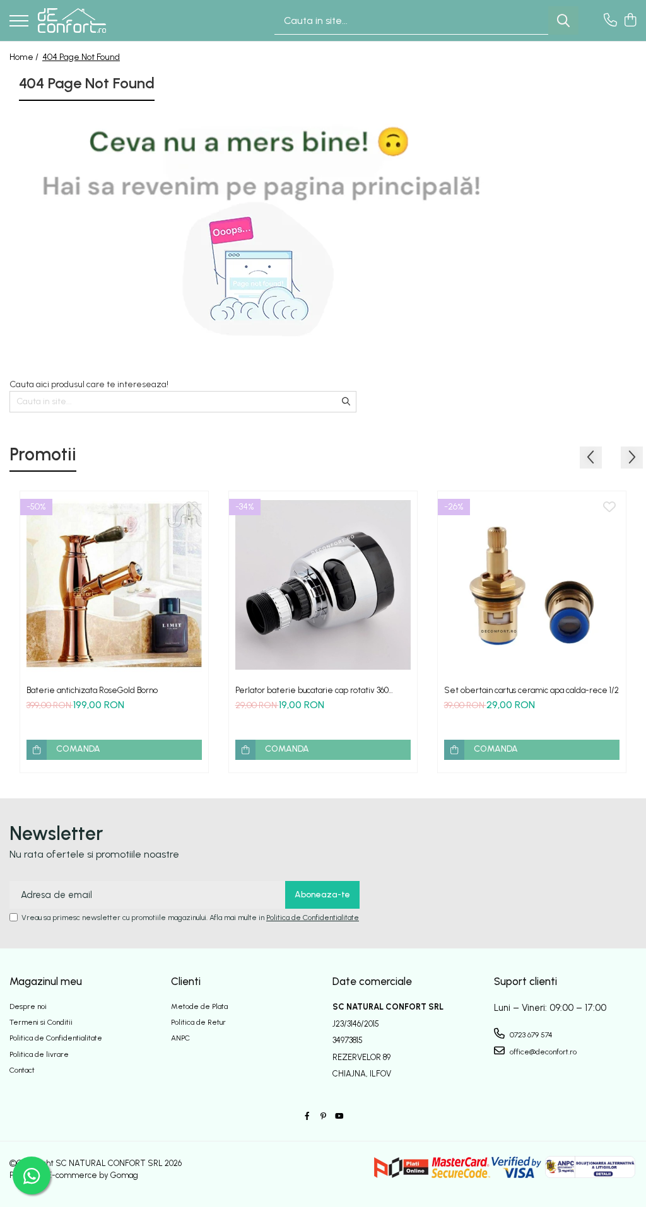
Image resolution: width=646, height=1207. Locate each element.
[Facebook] (307, 1116)
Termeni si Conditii (41, 1022)
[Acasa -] (72, 20)
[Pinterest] (323, 1116)
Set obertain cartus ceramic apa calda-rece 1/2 (531, 690)
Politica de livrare (39, 1054)
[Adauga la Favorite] (192, 508)
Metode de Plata (199, 1006)
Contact (22, 1070)
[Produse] (19, 22)
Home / (24, 57)
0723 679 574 (530, 1034)
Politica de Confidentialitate (312, 917)
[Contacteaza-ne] (610, 20)
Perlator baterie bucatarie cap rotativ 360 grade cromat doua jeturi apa (312, 690)
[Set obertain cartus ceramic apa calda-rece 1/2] (532, 585)
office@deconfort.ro (542, 1051)
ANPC (180, 1038)
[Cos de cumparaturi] (630, 20)
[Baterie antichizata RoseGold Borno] (114, 585)
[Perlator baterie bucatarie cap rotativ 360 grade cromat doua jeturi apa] (323, 585)
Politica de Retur (198, 1022)
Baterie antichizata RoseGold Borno (92, 690)
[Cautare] (563, 20)
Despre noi (28, 1006)
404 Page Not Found (81, 57)
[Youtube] (339, 1116)
